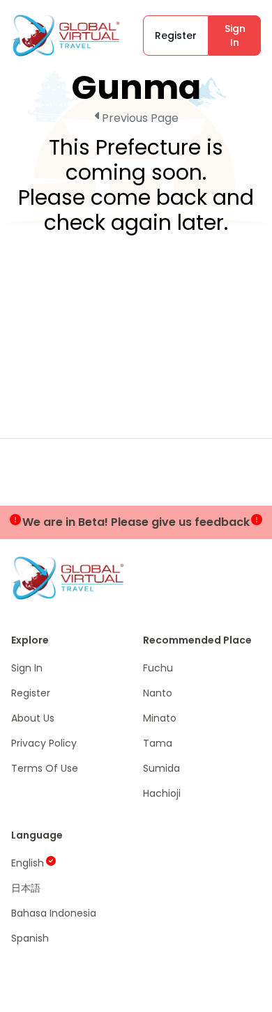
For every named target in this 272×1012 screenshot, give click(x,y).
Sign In (235, 35)
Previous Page (140, 118)
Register (176, 35)
